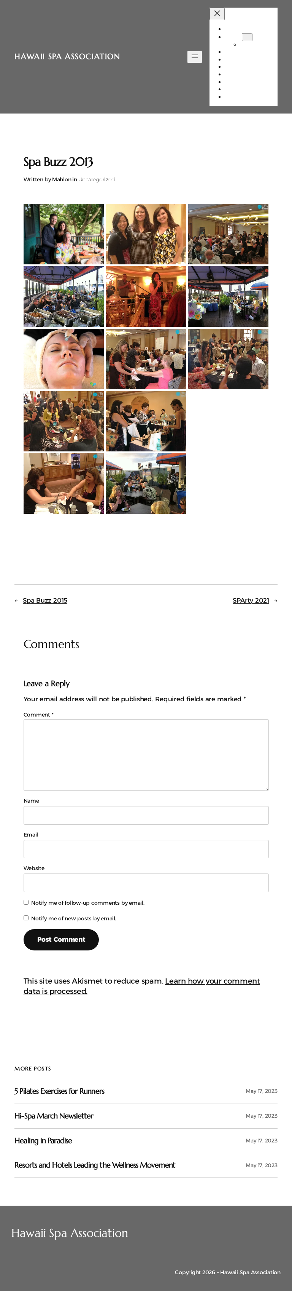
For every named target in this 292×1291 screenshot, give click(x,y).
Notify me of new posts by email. (73, 918)
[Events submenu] (247, 37)
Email (31, 834)
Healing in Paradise (43, 1140)
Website (34, 868)
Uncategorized (96, 179)
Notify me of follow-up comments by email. (87, 902)
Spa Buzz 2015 (45, 600)
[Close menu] (217, 14)
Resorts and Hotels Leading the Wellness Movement (94, 1165)
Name (31, 800)
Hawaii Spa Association (67, 56)
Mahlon (61, 179)
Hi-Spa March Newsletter (53, 1116)
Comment (39, 714)
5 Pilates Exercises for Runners (59, 1091)
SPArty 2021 (251, 600)
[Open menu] (194, 57)
